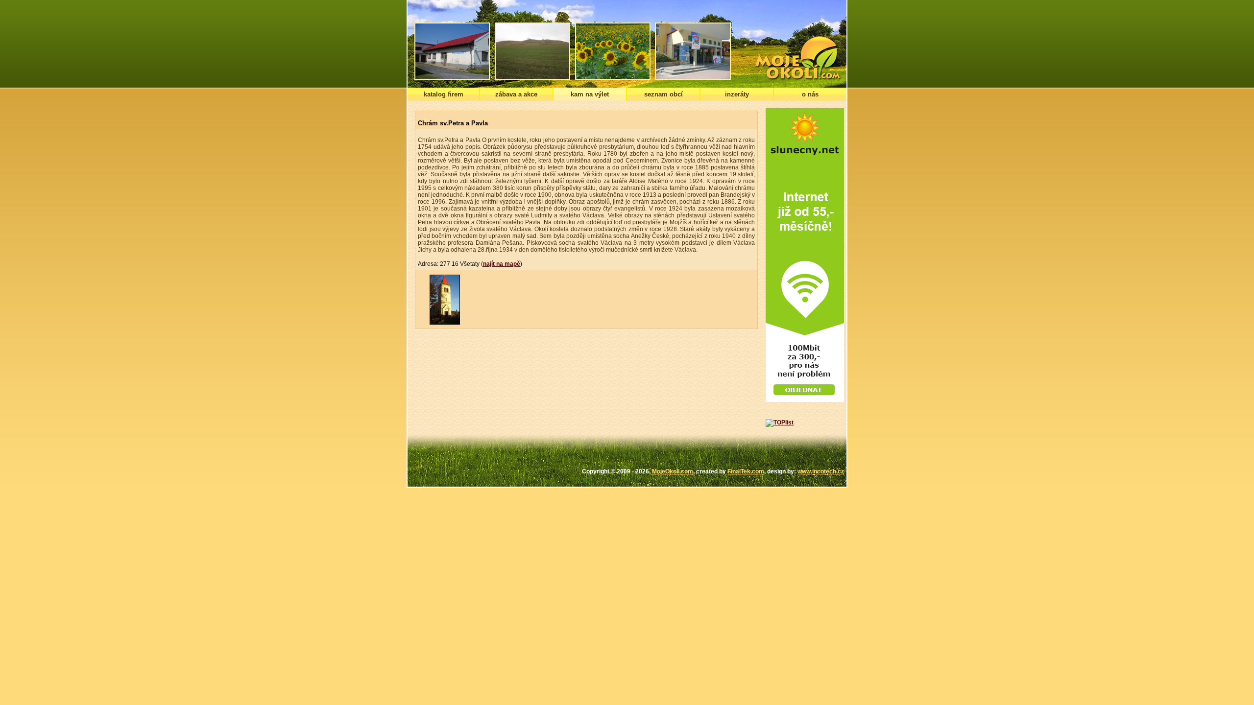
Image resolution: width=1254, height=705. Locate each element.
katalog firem (443, 94)
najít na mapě (501, 263)
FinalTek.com (745, 471)
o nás (810, 94)
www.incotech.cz (820, 471)
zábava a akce (516, 94)
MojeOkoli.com (672, 471)
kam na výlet (590, 94)
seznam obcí (663, 94)
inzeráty (737, 94)
